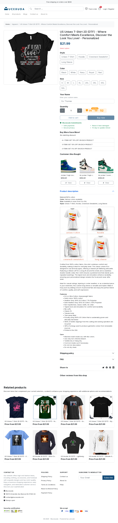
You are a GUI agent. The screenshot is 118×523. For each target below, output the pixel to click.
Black (63, 72)
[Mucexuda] (14, 9)
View (70, 183)
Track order (92, 9)
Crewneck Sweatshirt (98, 57)
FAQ (62, 359)
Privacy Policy (46, 480)
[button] (99, 8)
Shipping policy (67, 353)
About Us (63, 480)
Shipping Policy (46, 476)
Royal (91, 72)
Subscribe (108, 477)
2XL (87, 83)
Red (100, 72)
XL (80, 83)
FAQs (62, 485)
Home (8, 24)
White (73, 72)
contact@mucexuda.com (15, 497)
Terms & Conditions (48, 485)
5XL (63, 88)
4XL (102, 83)
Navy (82, 72)
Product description (69, 191)
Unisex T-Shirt (67, 57)
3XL (94, 83)
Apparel (15, 24)
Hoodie (81, 57)
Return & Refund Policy (49, 489)
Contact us (64, 476)
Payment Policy (46, 493)
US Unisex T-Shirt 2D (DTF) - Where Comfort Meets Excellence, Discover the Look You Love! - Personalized (59, 24)
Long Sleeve (66, 62)
